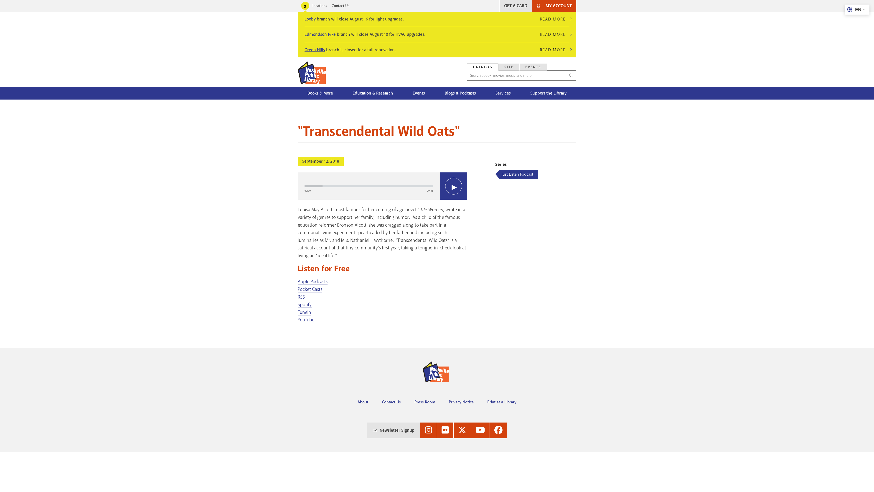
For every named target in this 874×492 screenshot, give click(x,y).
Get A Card (515, 6)
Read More (554, 19)
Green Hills (315, 50)
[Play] (453, 186)
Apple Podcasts (313, 281)
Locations (319, 5)
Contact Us (340, 5)
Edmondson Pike (320, 34)
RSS (301, 297)
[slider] (369, 186)
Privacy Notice (461, 402)
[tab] (482, 67)
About (363, 402)
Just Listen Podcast (517, 174)
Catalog (483, 67)
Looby (310, 19)
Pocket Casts (310, 289)
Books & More (320, 93)
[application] (382, 186)
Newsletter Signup (397, 430)
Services (503, 93)
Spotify (305, 305)
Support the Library (548, 93)
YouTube (306, 320)
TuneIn (304, 312)
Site (509, 67)
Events (533, 67)
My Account (559, 6)
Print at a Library (501, 402)
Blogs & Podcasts (460, 93)
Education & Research (373, 93)
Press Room (424, 402)
